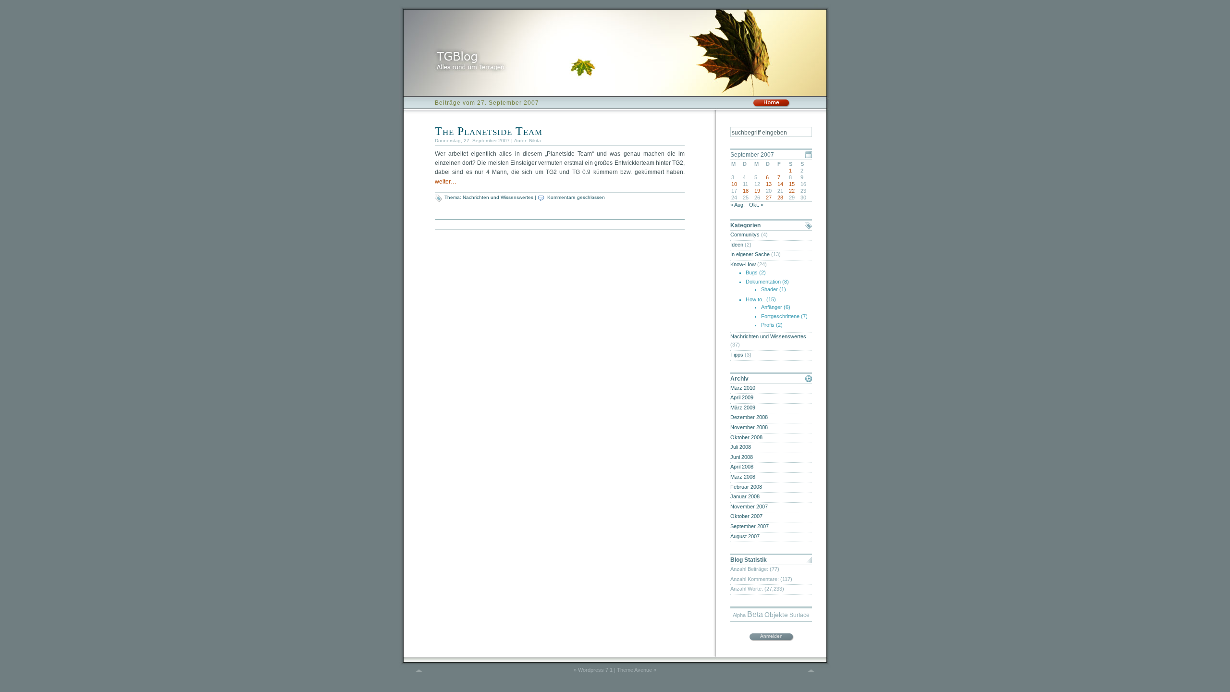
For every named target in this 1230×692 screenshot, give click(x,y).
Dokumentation (763, 281)
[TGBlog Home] (771, 105)
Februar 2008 (746, 487)
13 (769, 184)
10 (734, 184)
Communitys (745, 234)
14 (780, 184)
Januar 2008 (745, 496)
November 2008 (749, 427)
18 (746, 191)
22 (792, 191)
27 (769, 197)
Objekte (776, 614)
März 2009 (742, 407)
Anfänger (771, 307)
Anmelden (771, 636)
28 (780, 197)
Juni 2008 (741, 457)
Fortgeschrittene (780, 316)
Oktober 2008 (746, 437)
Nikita (535, 140)
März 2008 (742, 477)
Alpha (739, 615)
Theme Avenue (634, 670)
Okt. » (756, 205)
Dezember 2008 (749, 417)
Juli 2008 (740, 447)
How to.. (755, 299)
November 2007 (749, 506)
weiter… (445, 181)
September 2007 (749, 526)
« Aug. (737, 205)
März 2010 (742, 388)
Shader (769, 289)
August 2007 (745, 536)
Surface (799, 615)
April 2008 (741, 467)
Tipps (736, 355)
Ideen (736, 244)
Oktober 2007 (746, 516)
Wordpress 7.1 (595, 670)
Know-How (743, 264)
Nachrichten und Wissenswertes (498, 197)
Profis (768, 325)
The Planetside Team (488, 131)
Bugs (752, 272)
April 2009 (741, 397)
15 (792, 184)
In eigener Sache (750, 254)
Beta (755, 614)
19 (757, 191)
